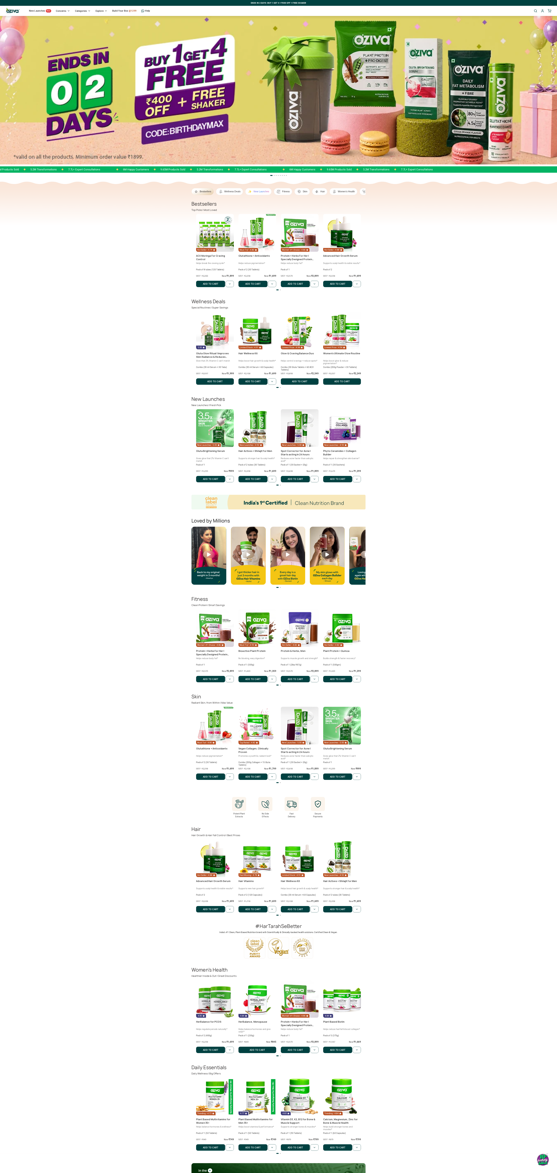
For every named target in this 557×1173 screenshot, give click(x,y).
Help (147, 10)
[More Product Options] (230, 284)
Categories (81, 11)
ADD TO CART (210, 283)
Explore (100, 11)
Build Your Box (124, 11)
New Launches (39, 10)
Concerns (61, 11)
